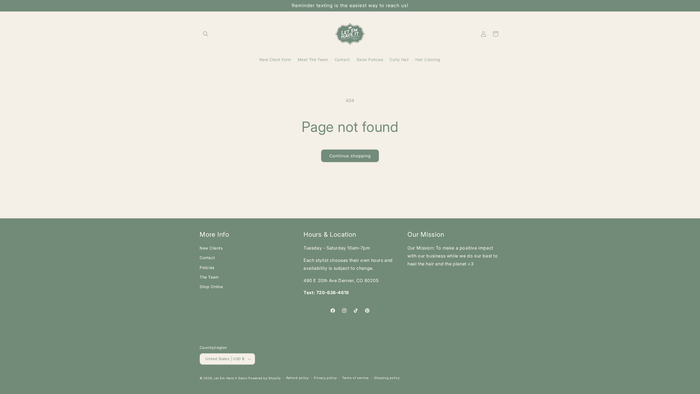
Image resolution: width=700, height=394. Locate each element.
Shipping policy (387, 378)
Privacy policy (325, 378)
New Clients (211, 248)
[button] (206, 34)
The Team (209, 277)
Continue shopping (350, 155)
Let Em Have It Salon (230, 378)
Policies (207, 267)
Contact (207, 257)
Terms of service (355, 378)
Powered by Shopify (264, 378)
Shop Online (211, 286)
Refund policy (297, 378)
